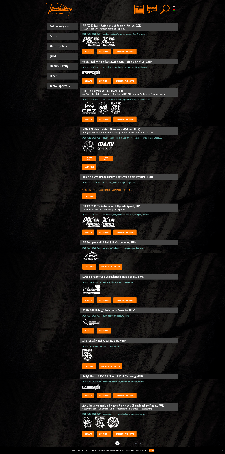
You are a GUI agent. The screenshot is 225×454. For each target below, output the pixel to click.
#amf (105, 99)
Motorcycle (57, 46)
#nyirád (146, 214)
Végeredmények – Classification (96, 189)
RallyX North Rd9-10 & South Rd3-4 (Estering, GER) (112, 376)
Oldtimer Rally (58, 66)
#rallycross (122, 67)
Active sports (58, 86)
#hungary (138, 214)
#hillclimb (116, 248)
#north (124, 381)
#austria (111, 99)
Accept (151, 450)
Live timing (104, 51)
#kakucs (122, 138)
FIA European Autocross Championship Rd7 (103, 209)
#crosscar (121, 34)
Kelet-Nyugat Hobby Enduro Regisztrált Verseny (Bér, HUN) (117, 177)
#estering (107, 381)
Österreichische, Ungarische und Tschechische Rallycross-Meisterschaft (117, 408)
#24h (105, 316)
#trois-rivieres (141, 67)
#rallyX (131, 67)
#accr (105, 414)
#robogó (117, 316)
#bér (95, 182)
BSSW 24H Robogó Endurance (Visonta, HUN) (108, 310)
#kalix (105, 282)
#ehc (105, 248)
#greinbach (128, 99)
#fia (138, 34)
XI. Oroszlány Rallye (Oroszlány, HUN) (104, 341)
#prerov (144, 34)
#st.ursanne (126, 248)
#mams (136, 138)
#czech (129, 34)
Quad (52, 56)
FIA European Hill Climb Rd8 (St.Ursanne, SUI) (109, 242)
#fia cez (119, 99)
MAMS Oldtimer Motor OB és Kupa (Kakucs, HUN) (111, 129)
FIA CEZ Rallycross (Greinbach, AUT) (103, 91)
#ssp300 (158, 138)
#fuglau (124, 414)
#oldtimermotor (147, 138)
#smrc (121, 282)
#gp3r (114, 67)
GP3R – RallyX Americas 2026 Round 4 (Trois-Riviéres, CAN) (117, 62)
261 (136, 442)
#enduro (101, 182)
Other (53, 76)
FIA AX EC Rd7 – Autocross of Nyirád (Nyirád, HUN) (111, 206)
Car (51, 36)
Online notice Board (125, 51)
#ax (114, 34)
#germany (116, 381)
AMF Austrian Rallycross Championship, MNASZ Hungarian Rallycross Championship (123, 94)
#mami (130, 138)
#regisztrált (131, 182)
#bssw (110, 316)
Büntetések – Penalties (122, 189)
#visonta (125, 316)
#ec (134, 34)
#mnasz (137, 99)
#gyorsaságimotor (110, 138)
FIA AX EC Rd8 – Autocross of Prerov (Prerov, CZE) (111, 26)
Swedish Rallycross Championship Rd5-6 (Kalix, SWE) (113, 277)
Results (88, 51)
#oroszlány (104, 346)
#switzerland (137, 248)
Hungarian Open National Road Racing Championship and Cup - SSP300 (117, 132)
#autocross (107, 34)
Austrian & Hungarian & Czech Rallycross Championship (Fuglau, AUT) (123, 406)
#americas (107, 67)
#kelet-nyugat (119, 182)
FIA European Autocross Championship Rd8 (103, 28)
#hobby (109, 182)
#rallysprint (115, 346)
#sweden (129, 282)
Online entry (57, 26)
